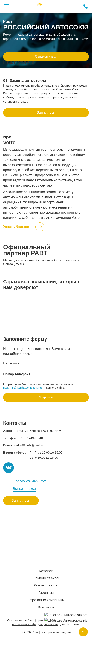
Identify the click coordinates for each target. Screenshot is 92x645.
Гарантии (46, 593)
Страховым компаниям (46, 600)
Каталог (46, 571)
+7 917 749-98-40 (30, 438)
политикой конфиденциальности (24, 387)
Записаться (46, 112)
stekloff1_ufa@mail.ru (29, 445)
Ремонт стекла (46, 585)
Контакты (46, 607)
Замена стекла (46, 578)
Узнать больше (16, 227)
